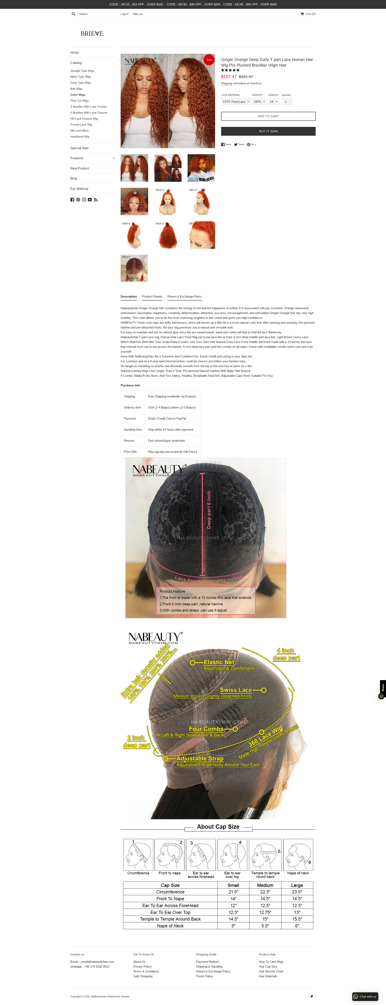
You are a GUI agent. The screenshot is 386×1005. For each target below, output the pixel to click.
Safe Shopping (142, 976)
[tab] (129, 297)
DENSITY (257, 95)
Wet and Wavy (79, 130)
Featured (92, 158)
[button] (230, 70)
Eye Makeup (79, 188)
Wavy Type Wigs (80, 76)
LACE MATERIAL (230, 95)
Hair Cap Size (268, 966)
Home (74, 52)
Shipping (226, 83)
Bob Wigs (76, 88)
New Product (79, 168)
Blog (73, 178)
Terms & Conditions (146, 971)
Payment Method (207, 961)
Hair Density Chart (271, 971)
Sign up (138, 13)
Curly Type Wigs (80, 82)
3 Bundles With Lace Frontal (88, 106)
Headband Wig (79, 136)
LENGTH (273, 95)
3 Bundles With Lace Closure (88, 112)
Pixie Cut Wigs (79, 100)
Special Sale (79, 148)
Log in (124, 13)
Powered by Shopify (118, 996)
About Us (139, 961)
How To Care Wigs (271, 961)
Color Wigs (77, 94)
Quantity (286, 95)
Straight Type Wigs (82, 70)
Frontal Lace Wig (81, 124)
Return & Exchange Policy (213, 971)
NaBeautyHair (98, 996)
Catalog (92, 63)
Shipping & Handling (209, 966)
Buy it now (268, 131)
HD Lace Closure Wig (84, 118)
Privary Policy (142, 966)
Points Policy (204, 976)
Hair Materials (268, 976)
